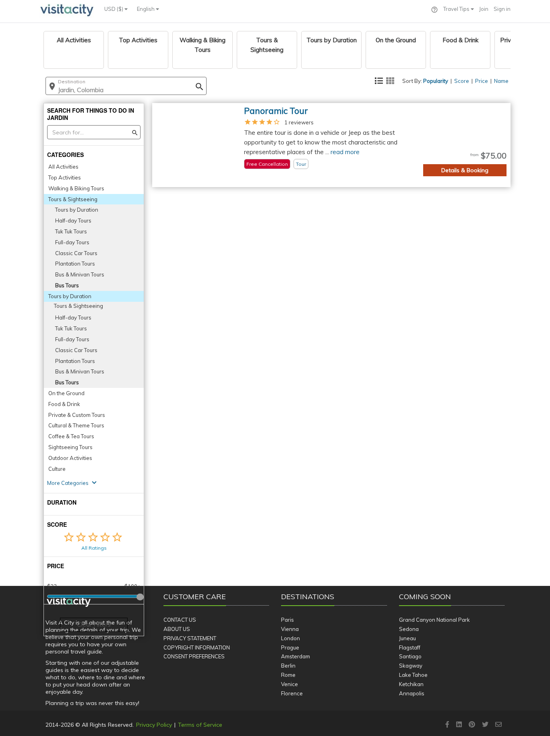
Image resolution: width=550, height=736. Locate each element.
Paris (287, 619)
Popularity (435, 81)
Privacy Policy (154, 724)
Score (461, 81)
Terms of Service (200, 724)
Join (483, 9)
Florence (292, 693)
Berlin (288, 665)
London (290, 638)
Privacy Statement (189, 638)
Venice (289, 684)
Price (481, 81)
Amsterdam (295, 656)
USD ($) (114, 9)
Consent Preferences (194, 656)
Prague (290, 647)
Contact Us (179, 619)
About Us (176, 629)
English (146, 9)
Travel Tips (457, 9)
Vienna (290, 629)
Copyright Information (196, 647)
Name (501, 81)
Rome (288, 675)
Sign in (502, 9)
